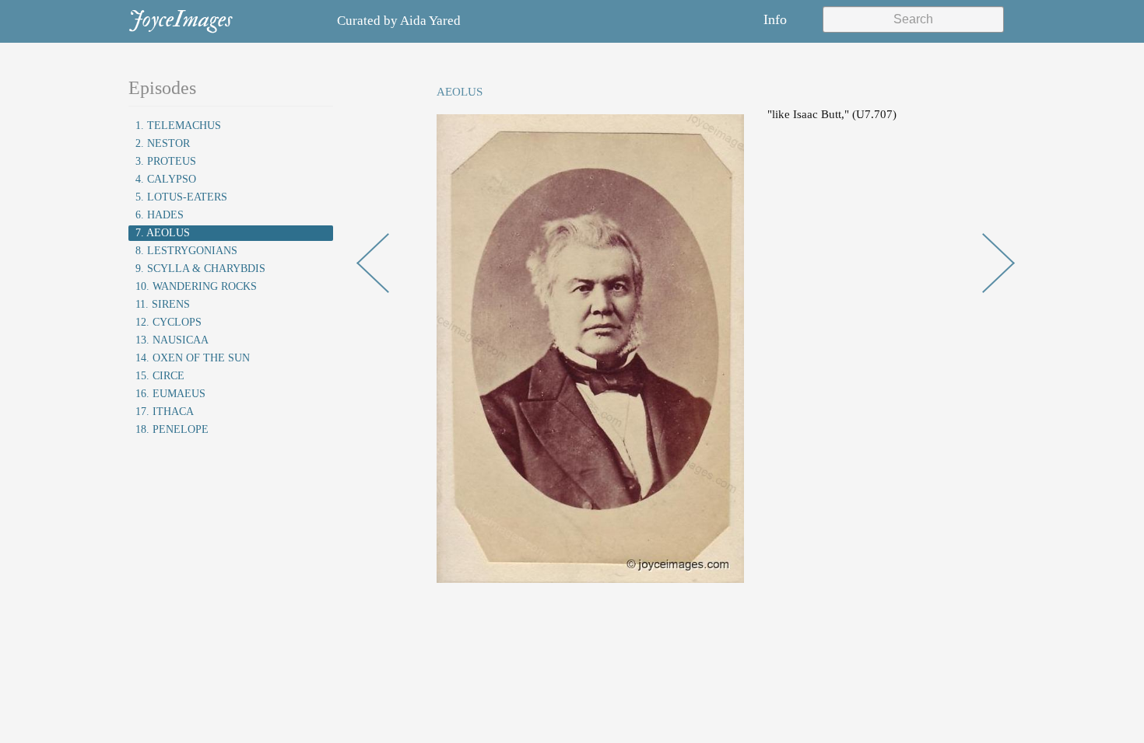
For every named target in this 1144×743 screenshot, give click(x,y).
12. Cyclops (168, 322)
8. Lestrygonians (186, 250)
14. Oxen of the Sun (192, 358)
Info (775, 19)
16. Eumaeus (170, 393)
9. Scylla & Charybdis (200, 268)
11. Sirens (162, 304)
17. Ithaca (164, 411)
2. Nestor (162, 143)
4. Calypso (165, 179)
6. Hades (159, 215)
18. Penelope (172, 429)
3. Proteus (165, 161)
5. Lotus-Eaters (181, 197)
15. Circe (159, 376)
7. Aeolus (162, 233)
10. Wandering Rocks (196, 286)
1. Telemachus (178, 125)
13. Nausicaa (172, 340)
